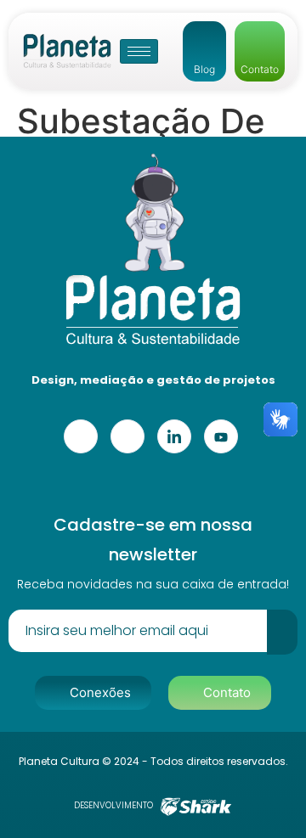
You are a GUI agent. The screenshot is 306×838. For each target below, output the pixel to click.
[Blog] (204, 35)
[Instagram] (127, 436)
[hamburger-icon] (139, 51)
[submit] (282, 632)
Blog (204, 69)
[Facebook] (81, 436)
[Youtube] (221, 436)
